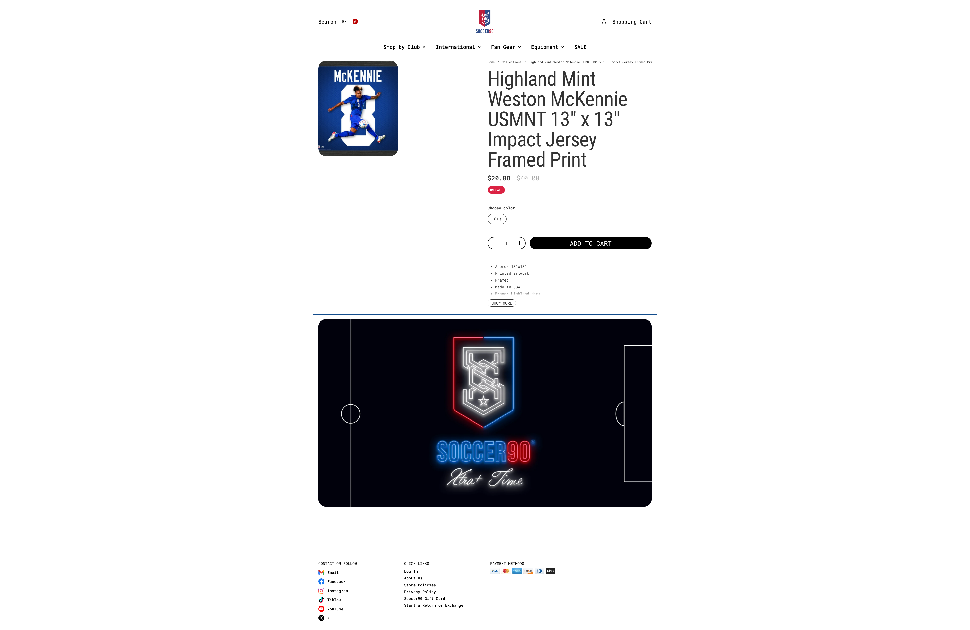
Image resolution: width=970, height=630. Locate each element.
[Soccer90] (485, 21)
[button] (326, 21)
